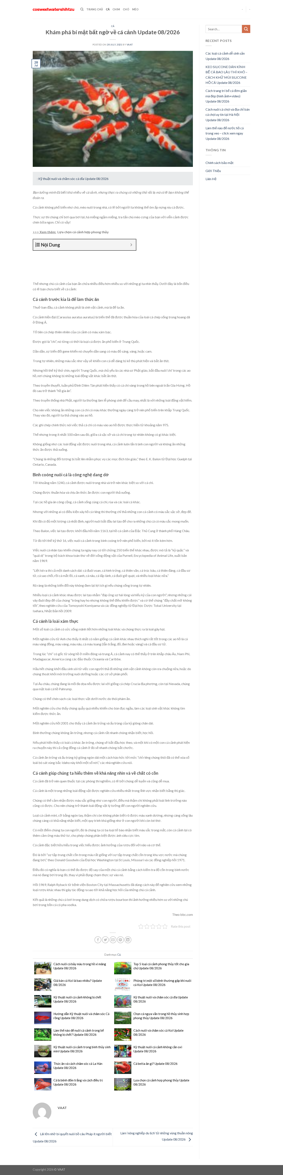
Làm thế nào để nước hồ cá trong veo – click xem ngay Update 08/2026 (225, 133)
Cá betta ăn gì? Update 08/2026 (155, 1063)
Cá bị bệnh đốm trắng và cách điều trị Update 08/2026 (78, 1082)
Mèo (135, 9)
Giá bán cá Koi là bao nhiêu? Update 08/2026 (77, 983)
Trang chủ (94, 9)
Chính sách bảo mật (219, 163)
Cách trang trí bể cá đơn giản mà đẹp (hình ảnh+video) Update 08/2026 (226, 96)
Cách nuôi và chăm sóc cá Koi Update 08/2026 (158, 1032)
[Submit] (246, 29)
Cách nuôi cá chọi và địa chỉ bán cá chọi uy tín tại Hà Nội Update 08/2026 (228, 114)
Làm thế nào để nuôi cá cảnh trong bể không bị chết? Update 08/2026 (78, 1032)
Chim (116, 9)
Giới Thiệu (213, 171)
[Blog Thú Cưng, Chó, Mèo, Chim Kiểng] (53, 9)
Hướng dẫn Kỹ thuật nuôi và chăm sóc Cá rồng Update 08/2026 (81, 1016)
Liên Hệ (211, 179)
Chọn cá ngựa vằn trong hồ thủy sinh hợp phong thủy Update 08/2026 (161, 1016)
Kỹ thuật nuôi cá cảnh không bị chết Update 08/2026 (77, 999)
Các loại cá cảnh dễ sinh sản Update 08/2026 (225, 56)
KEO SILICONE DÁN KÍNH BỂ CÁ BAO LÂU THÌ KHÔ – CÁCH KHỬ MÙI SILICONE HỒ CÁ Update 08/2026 (226, 75)
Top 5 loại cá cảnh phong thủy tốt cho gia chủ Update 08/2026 (161, 966)
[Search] (81, 9)
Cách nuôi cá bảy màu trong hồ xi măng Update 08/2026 (79, 966)
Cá (108, 9)
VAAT (130, 44)
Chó (126, 9)
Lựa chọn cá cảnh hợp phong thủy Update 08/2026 (161, 1082)
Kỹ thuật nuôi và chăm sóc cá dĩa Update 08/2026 (73, 179)
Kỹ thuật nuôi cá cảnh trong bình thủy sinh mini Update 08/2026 (82, 1049)
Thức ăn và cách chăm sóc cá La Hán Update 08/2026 (77, 1066)
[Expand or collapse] (131, 244)
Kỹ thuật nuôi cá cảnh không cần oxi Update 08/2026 (157, 1049)
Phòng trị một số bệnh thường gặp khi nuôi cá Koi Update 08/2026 (162, 983)
